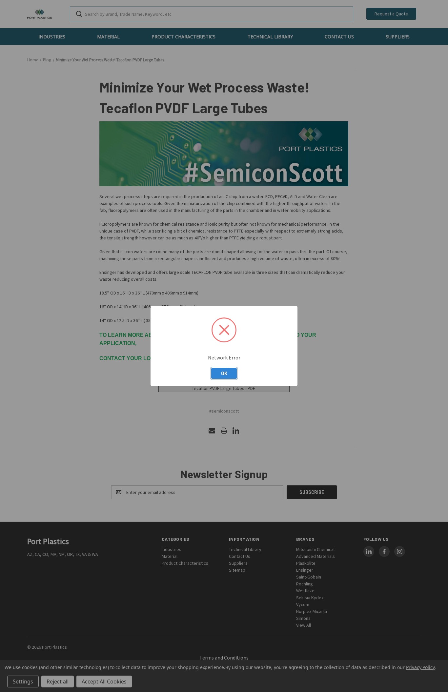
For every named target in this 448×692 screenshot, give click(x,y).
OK (224, 373)
